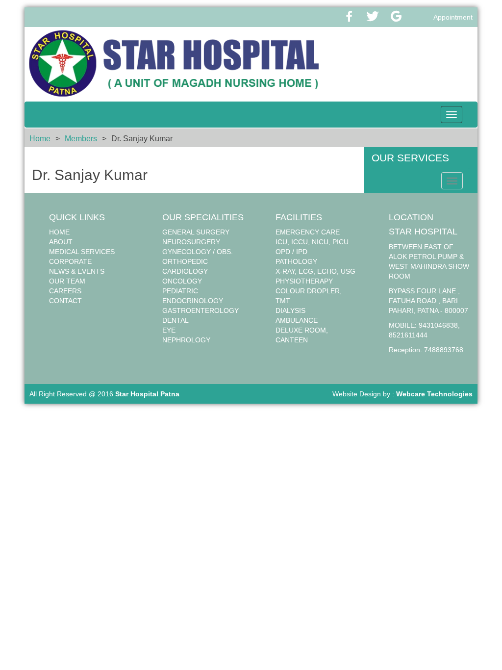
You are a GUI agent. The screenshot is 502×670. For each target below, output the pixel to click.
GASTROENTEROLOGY (200, 310)
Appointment (453, 17)
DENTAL (175, 320)
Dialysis (290, 310)
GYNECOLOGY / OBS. (197, 252)
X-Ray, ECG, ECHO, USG (315, 271)
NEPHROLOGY (186, 340)
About (61, 242)
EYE (169, 330)
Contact (65, 301)
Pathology (296, 261)
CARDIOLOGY (185, 271)
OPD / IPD (291, 252)
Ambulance (297, 320)
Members (81, 138)
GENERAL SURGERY (195, 232)
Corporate (70, 261)
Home (39, 138)
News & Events (76, 271)
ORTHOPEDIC (185, 261)
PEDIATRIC (180, 291)
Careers (65, 291)
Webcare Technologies (434, 394)
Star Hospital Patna (147, 394)
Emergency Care (308, 232)
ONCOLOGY (182, 281)
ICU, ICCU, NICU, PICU (312, 242)
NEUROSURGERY (191, 242)
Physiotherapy (304, 281)
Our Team (67, 281)
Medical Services (82, 252)
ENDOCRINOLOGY (192, 301)
